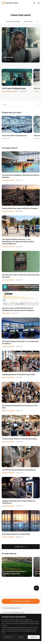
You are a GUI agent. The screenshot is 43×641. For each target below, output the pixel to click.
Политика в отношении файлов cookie (13, 612)
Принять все (33, 637)
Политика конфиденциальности (12, 608)
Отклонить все (8, 637)
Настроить (21, 637)
